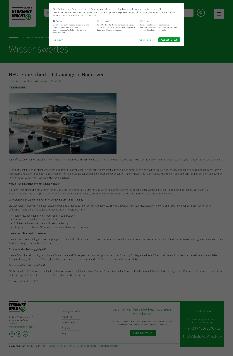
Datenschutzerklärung (89, 15)
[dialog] (116, 24)
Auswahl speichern (147, 39)
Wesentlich (61, 21)
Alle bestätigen (169, 39)
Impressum (58, 39)
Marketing (148, 21)
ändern (132, 12)
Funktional (104, 21)
